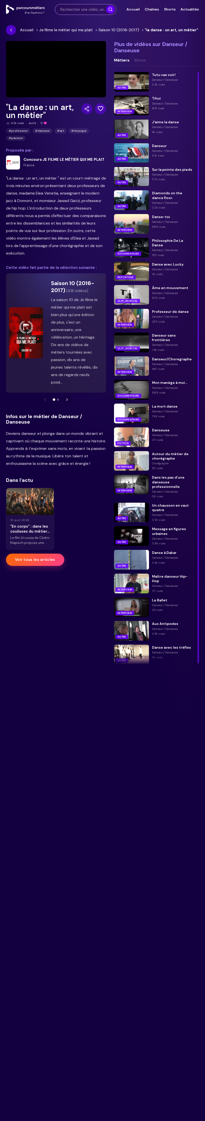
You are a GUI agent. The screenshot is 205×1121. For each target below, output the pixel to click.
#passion (15, 138)
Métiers (122, 60)
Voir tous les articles (35, 559)
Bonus (140, 60)
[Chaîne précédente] (45, 400)
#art (60, 131)
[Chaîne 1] (54, 399)
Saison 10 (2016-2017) (118, 30)
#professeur (18, 131)
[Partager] (87, 108)
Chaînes (152, 9)
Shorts (170, 9)
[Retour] (11, 30)
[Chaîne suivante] (67, 400)
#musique (78, 131)
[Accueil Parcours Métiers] (25, 9)
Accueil (133, 9)
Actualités (189, 9)
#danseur (42, 131)
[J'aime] (100, 108)
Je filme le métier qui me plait (66, 30)
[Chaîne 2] (58, 400)
